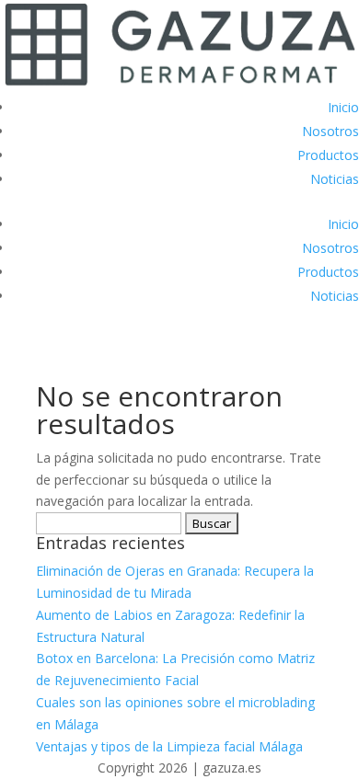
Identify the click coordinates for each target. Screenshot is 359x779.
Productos (328, 155)
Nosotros (330, 131)
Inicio (343, 107)
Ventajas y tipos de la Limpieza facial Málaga (169, 746)
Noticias (334, 179)
